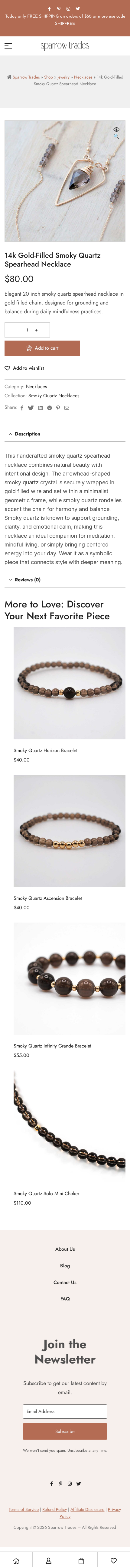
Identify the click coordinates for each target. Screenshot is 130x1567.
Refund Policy (54, 1509)
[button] (116, 133)
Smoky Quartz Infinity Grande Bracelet (52, 1045)
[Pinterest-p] (59, 9)
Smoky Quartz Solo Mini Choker (46, 1193)
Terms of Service (24, 1509)
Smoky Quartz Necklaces (53, 395)
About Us (65, 1249)
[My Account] (49, 1561)
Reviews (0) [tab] (28, 579)
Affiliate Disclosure (87, 1509)
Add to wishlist (28, 368)
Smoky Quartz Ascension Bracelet (48, 898)
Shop (48, 77)
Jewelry (63, 77)
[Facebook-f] (49, 9)
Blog (65, 1265)
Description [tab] (27, 433)
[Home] (16, 1561)
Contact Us (65, 1282)
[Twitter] (77, 9)
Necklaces (83, 77)
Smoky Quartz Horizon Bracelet (45, 750)
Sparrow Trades (26, 77)
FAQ (65, 1298)
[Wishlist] (114, 1561)
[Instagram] (68, 9)
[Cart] (81, 1561)
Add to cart (46, 348)
